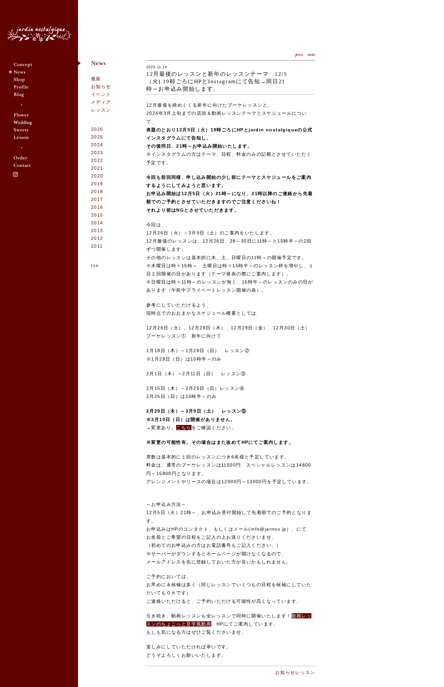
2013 (97, 230)
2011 (97, 246)
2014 (97, 222)
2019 (97, 183)
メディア (101, 102)
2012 (97, 238)
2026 (97, 129)
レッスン (101, 109)
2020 (97, 175)
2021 (97, 168)
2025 (97, 136)
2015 (97, 215)
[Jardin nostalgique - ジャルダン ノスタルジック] (39, 34)
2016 (97, 207)
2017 (97, 199)
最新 (96, 78)
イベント (101, 94)
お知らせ (101, 86)
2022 (97, 160)
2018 (97, 191)
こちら (183, 427)
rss (94, 265)
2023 (97, 152)
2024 (97, 144)
